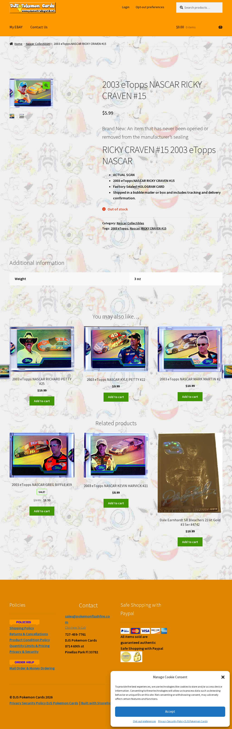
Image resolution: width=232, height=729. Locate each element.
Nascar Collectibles (38, 44)
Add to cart (42, 401)
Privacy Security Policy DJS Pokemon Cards (183, 721)
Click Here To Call (75, 628)
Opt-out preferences (144, 721)
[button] (223, 677)
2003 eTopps (119, 228)
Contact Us (39, 27)
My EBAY (16, 27)
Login (125, 7)
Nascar (135, 228)
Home (18, 44)
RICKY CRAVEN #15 (153, 228)
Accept (170, 711)
